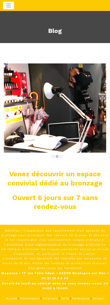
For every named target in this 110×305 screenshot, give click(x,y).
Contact (98, 298)
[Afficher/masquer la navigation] (8, 5)
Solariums (50, 298)
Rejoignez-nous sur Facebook (55, 268)
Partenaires (81, 298)
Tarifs (65, 298)
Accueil (11, 298)
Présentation (30, 298)
